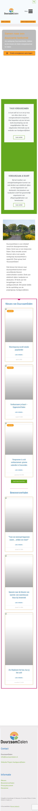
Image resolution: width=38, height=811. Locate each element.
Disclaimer (4, 788)
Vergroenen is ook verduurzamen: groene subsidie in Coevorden (19, 462)
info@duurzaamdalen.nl (9, 757)
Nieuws (3, 780)
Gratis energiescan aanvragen (28, 21)
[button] (19, 481)
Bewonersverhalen (7, 783)
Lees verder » (19, 355)
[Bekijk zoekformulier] (34, 1)
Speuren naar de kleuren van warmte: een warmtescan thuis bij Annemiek (19, 595)
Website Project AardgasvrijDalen (13, 762)
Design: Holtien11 (15, 806)
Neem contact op (6, 21)
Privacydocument (7, 785)
